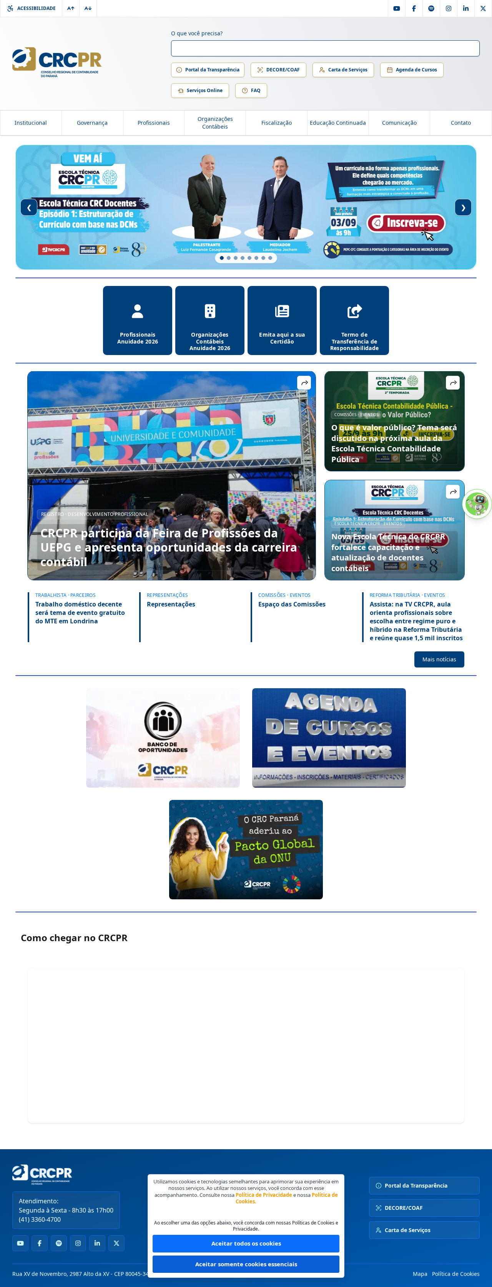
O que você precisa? (197, 33)
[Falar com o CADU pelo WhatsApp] (477, 504)
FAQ (256, 90)
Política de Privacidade (264, 1194)
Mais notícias (439, 659)
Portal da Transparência (212, 69)
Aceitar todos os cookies (246, 1243)
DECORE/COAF (283, 69)
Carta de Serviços (347, 69)
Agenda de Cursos (416, 69)
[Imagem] (163, 738)
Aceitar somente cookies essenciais (246, 1264)
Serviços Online (205, 90)
